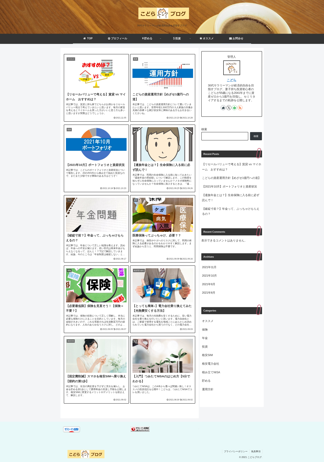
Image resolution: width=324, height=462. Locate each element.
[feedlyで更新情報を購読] (234, 107)
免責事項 (256, 451)
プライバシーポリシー (236, 451)
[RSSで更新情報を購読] (239, 107)
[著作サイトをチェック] (223, 107)
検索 (204, 129)
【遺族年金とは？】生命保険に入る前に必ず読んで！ (230, 198)
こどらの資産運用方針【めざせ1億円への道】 (231, 178)
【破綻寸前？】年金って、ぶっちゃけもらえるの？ (230, 211)
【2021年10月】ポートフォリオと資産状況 (229, 186)
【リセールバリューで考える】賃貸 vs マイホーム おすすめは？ (231, 167)
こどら (231, 80)
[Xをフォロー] (228, 107)
